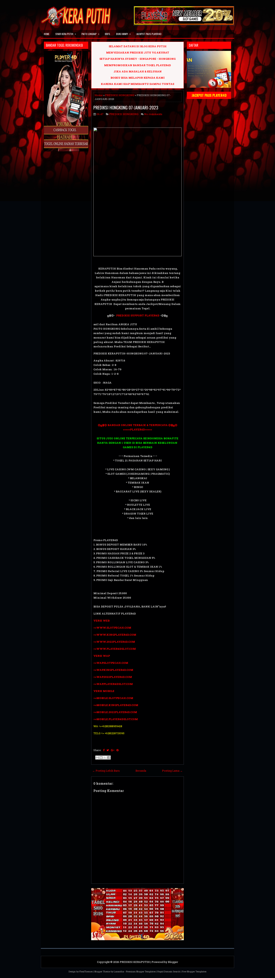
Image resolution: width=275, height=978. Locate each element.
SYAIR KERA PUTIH (65, 34)
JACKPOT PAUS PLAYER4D (148, 34)
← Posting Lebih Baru (106, 770)
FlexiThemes (86, 971)
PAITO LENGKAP (90, 34)
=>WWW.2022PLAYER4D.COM (114, 641)
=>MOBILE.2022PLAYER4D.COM (115, 712)
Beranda (140, 770)
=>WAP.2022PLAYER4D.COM (112, 677)
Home (46, 34)
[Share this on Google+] (112, 750)
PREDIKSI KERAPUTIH (135, 962)
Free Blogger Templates (194, 971)
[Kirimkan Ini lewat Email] (97, 758)
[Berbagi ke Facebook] (109, 758)
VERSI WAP (101, 656)
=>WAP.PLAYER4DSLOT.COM (113, 684)
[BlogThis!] (101, 758)
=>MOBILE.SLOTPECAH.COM (113, 698)
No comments (153, 114)
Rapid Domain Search (168, 971)
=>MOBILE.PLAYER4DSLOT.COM (115, 719)
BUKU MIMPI (123, 34)
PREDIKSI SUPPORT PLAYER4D (137, 315)
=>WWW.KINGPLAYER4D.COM (114, 634)
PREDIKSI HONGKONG (119, 95)
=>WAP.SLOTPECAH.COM (110, 663)
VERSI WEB (101, 620)
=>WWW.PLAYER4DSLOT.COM (114, 649)
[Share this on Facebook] (103, 750)
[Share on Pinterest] (117, 750)
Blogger (173, 962)
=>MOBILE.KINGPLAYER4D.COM (115, 705)
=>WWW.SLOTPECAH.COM (112, 627)
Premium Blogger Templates (141, 971)
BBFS (107, 34)
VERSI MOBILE (103, 691)
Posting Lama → (172, 770)
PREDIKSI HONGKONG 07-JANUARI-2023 (125, 107)
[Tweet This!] (107, 750)
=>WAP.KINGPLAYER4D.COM (113, 670)
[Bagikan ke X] (105, 758)
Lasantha (119, 971)
